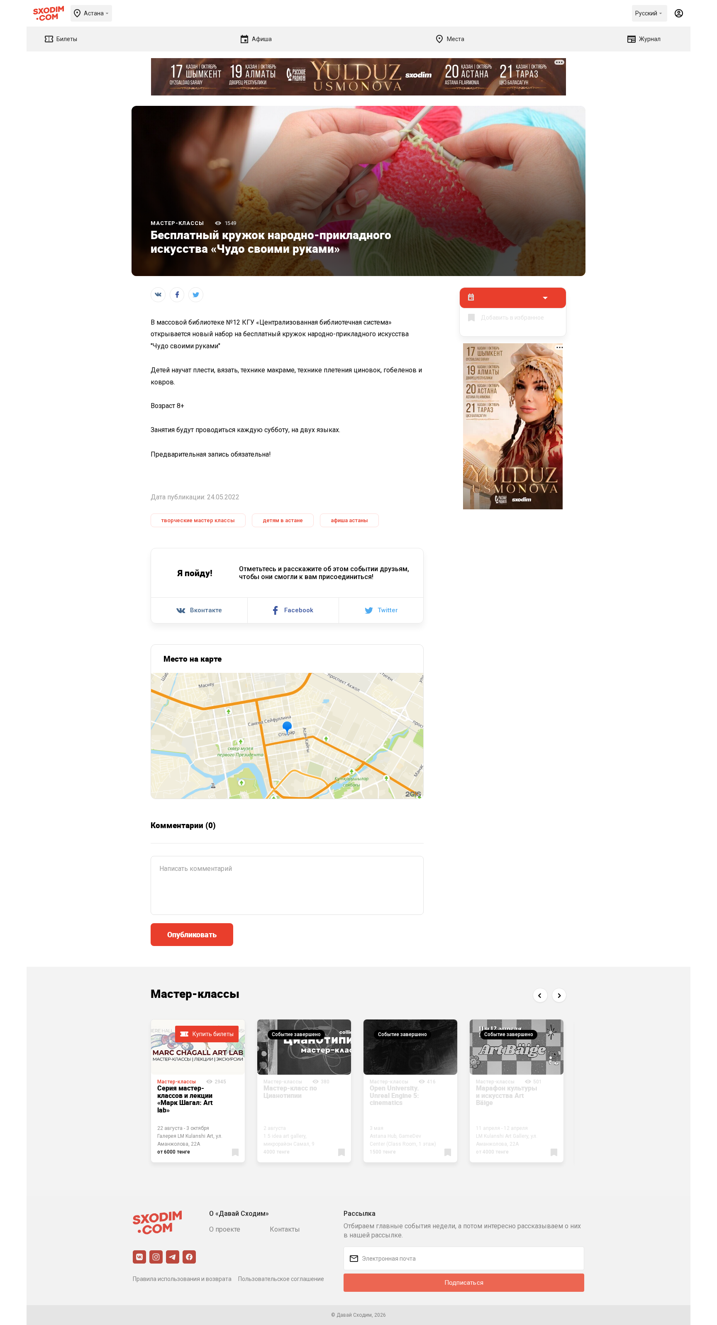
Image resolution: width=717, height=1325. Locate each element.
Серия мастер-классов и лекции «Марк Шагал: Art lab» (185, 1099)
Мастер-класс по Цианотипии (290, 1091)
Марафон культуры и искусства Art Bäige (506, 1095)
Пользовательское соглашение (281, 1279)
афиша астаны (349, 520)
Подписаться (463, 1282)
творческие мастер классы (198, 520)
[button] (540, 995)
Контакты (285, 1229)
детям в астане (283, 520)
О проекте (224, 1229)
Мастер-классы (178, 223)
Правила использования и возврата (182, 1279)
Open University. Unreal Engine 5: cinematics (394, 1095)
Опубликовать (192, 934)
